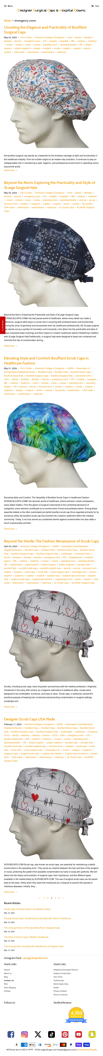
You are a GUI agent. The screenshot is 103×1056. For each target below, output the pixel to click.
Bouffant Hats (61, 371)
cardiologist (66, 553)
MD (73, 41)
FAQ (6, 983)
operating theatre (68, 44)
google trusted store (13, 738)
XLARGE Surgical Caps (83, 582)
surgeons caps (11, 753)
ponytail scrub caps (28, 568)
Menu (10, 6)
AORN (70, 368)
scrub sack (16, 749)
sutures (7, 52)
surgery (66, 48)
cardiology (80, 731)
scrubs (57, 48)
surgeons (35, 203)
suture (87, 48)
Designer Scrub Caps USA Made (29, 719)
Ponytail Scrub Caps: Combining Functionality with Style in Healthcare (37, 918)
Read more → (10, 170)
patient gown (16, 564)
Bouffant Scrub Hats (13, 375)
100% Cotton (26, 37)
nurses (37, 44)
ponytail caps (84, 564)
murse (9, 44)
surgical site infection (42, 579)
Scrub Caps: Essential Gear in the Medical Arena (27, 909)
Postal (56, 987)
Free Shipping (10, 987)
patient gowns (32, 564)
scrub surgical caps (60, 571)
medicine (92, 41)
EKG (62, 735)
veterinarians (48, 52)
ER (44, 41)
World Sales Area (61, 983)
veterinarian (33, 52)
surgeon (24, 203)
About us (8, 973)
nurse (28, 44)
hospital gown (75, 557)
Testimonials (59, 980)
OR (80, 44)
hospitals (64, 41)
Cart (97, 6)
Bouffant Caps (45, 371)
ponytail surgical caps (50, 568)
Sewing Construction (62, 973)
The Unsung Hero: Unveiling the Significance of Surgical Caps (33, 946)
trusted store (74, 390)
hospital (53, 41)
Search (7, 969)
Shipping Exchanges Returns (66, 969)
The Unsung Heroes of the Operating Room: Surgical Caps (32, 927)
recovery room (11, 203)
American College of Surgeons (49, 37)
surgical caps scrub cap (74, 575)
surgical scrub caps (20, 579)
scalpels (47, 48)
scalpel (36, 48)
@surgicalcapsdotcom (35, 958)
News (7, 20)
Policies (7, 991)
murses (18, 44)
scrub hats (43, 571)
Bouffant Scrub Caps (81, 371)
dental (78, 37)
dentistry (88, 37)
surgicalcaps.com (63, 579)
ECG (55, 735)
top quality (87, 203)
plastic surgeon (49, 564)
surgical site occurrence (76, 753)
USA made (19, 52)
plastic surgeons (22, 48)
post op (82, 199)
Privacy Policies (60, 991)
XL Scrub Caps (66, 207)
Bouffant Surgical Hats (62, 375)
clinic (69, 37)
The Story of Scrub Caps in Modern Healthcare (26, 937)
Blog (6, 976)
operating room (50, 44)
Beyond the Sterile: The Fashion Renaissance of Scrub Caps (51, 541)
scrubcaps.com (79, 571)
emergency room (32, 41)
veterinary (61, 52)
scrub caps (30, 571)
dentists (7, 41)
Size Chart (58, 976)
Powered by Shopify (87, 1049)
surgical (77, 48)
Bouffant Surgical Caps (37, 375)
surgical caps (53, 575)
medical (81, 41)
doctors (17, 41)
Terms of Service (61, 994)
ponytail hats (10, 568)
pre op (92, 199)
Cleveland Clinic (83, 375)
